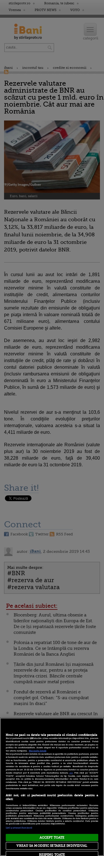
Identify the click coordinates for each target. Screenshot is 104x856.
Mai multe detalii (37, 751)
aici (71, 773)
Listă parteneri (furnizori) (19, 828)
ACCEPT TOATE (52, 837)
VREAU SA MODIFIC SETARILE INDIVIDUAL (51, 846)
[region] (52, 787)
